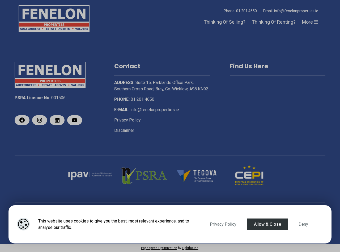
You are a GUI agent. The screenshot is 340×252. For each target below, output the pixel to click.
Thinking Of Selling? (224, 22)
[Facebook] (22, 120)
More (308, 22)
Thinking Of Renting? (274, 22)
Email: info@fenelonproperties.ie (290, 11)
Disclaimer (124, 130)
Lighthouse (190, 248)
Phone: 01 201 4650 (240, 11)
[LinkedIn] (57, 120)
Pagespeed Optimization (159, 248)
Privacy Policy (223, 224)
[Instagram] (39, 120)
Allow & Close (267, 224)
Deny (303, 224)
